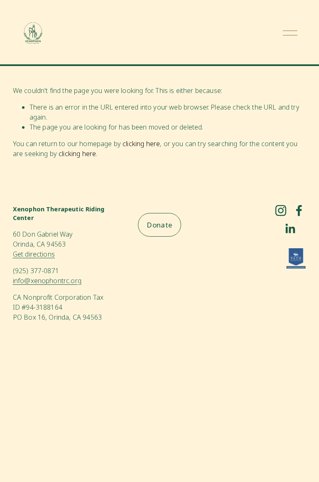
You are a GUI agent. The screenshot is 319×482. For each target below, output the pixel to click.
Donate (159, 225)
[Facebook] (299, 210)
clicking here (141, 143)
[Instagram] (281, 210)
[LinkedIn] (290, 229)
